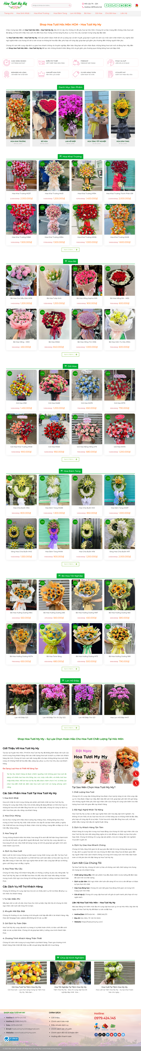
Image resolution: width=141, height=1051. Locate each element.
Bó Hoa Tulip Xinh (54, 298)
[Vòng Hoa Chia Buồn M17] (119, 533)
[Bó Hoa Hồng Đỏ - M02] (119, 280)
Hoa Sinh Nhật (22, 13)
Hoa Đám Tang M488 (54, 508)
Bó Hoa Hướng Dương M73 (87, 656)
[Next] (134, 119)
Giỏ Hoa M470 (119, 447)
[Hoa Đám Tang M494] (54, 533)
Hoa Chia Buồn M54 (21, 508)
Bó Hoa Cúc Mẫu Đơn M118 (21, 298)
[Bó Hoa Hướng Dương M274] (21, 638)
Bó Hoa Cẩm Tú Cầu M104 (119, 342)
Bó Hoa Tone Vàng (54, 656)
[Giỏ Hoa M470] (119, 429)
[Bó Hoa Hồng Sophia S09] (87, 280)
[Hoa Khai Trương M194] (87, 175)
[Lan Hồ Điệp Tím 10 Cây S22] (54, 699)
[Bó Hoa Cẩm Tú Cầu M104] (119, 324)
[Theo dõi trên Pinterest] (121, 5)
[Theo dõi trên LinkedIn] (125, 5)
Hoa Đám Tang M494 (54, 551)
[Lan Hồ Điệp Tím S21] (87, 699)
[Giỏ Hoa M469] (54, 385)
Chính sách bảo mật (60, 1021)
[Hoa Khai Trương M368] (21, 219)
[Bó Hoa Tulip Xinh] (54, 280)
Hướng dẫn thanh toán (61, 1036)
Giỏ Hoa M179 (119, 403)
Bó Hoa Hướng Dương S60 (119, 613)
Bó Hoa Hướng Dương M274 (21, 656)
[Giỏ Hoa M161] (21, 385)
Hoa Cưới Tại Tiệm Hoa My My (114, 987)
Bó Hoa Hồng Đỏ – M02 (119, 298)
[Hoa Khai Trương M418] (119, 219)
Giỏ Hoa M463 (54, 447)
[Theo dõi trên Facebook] (106, 5)
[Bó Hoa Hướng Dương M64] (21, 595)
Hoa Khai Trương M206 (86, 237)
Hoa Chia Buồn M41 (87, 508)
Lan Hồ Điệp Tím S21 (87, 717)
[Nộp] (69, 5)
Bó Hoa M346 (54, 342)
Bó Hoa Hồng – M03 (21, 342)
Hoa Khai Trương (41, 13)
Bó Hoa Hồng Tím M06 (87, 342)
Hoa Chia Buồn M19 (87, 551)
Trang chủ (8, 13)
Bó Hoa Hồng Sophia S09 (87, 298)
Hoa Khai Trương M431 (54, 193)
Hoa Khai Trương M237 (21, 193)
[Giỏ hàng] (136, 5)
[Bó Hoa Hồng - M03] (21, 324)
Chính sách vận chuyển (61, 1029)
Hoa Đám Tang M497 (119, 508)
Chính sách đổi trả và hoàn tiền (64, 1033)
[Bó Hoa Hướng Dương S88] (119, 638)
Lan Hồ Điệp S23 (21, 717)
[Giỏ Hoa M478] (87, 385)
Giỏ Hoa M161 (21, 403)
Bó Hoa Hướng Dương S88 (120, 656)
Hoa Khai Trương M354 (54, 237)
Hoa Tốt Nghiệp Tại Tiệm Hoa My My (70, 987)
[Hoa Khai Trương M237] (21, 175)
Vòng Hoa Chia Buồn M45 (21, 551)
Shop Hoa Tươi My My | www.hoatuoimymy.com (43, 1049)
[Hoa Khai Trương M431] (54, 175)
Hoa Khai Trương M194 (87, 193)
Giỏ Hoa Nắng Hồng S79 (87, 447)
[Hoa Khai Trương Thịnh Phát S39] (119, 175)
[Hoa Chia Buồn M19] (87, 533)
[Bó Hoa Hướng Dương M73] (87, 638)
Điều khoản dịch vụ (59, 1025)
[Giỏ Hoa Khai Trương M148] (21, 429)
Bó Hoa (87, 13)
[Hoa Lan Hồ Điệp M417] (119, 699)
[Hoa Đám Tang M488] (54, 490)
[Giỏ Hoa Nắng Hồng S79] (87, 429)
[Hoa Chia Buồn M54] (21, 490)
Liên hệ (124, 13)
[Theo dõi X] (118, 5)
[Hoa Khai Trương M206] (87, 219)
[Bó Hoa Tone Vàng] (54, 638)
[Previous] (6, 119)
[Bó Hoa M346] (54, 324)
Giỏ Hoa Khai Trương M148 (21, 447)
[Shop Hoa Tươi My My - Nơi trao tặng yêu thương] (15, 5)
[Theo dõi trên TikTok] (114, 5)
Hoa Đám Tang (60, 13)
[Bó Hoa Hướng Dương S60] (119, 595)
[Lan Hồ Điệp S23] (21, 699)
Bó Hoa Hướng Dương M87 (87, 613)
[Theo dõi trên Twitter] (107, 1035)
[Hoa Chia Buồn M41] (87, 490)
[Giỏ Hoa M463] (54, 429)
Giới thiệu (55, 1018)
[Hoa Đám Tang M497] (119, 490)
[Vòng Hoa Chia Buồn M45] (21, 533)
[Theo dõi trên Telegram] (123, 1035)
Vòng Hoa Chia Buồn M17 (119, 551)
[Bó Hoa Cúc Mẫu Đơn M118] (21, 280)
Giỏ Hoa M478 (87, 403)
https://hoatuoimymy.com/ (92, 922)
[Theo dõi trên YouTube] (129, 5)
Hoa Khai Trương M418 (119, 237)
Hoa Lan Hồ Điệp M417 (119, 717)
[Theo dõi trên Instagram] (110, 5)
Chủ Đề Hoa (110, 13)
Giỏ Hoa (98, 13)
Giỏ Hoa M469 (54, 403)
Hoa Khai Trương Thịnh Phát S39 (119, 193)
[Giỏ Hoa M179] (119, 385)
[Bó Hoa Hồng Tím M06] (87, 324)
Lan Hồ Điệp (75, 13)
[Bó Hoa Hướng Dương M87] (87, 595)
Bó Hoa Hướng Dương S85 (54, 613)
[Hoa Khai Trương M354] (54, 219)
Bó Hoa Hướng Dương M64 (21, 613)
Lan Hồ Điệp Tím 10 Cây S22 (54, 717)
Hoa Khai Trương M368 (21, 237)
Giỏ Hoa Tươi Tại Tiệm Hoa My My (26, 987)
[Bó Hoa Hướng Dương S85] (54, 595)
